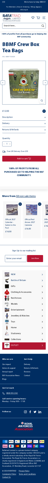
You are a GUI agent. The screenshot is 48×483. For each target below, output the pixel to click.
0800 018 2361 (32, 2)
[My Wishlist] (33, 17)
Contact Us (6, 477)
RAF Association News (11, 375)
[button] (44, 111)
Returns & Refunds (31, 368)
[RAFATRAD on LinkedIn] (39, 411)
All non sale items (26, 196)
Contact (27, 375)
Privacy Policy (24, 471)
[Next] (45, 82)
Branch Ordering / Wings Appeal (29, 7)
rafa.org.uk (24, 10)
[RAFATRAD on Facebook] (30, 411)
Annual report (7, 372)
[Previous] (3, 82)
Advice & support (9, 368)
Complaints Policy (9, 474)
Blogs (4, 379)
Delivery (27, 364)
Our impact (6, 364)
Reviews (27, 372)
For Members (11, 7)
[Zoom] (41, 100)
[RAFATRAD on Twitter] (35, 411)
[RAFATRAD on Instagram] (25, 411)
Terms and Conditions (27, 474)
